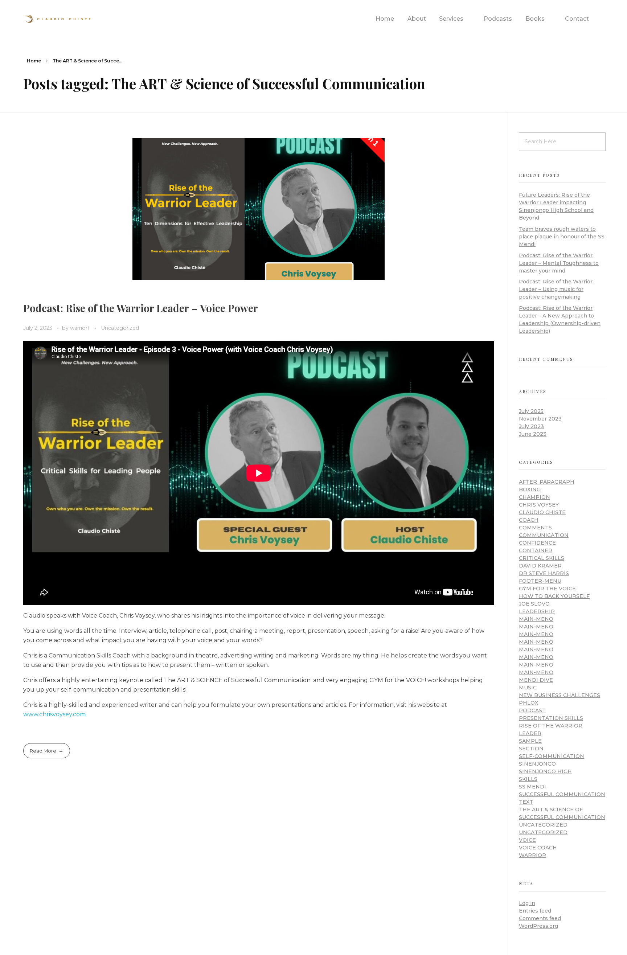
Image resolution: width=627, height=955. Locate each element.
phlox (528, 703)
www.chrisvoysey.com (54, 714)
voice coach (538, 847)
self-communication (551, 756)
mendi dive (536, 680)
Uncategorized (120, 328)
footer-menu (540, 581)
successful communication (562, 794)
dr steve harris (544, 573)
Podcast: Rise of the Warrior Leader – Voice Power (140, 308)
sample (530, 741)
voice (527, 840)
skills (528, 779)
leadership (537, 611)
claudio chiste (542, 512)
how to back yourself (554, 596)
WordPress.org (538, 926)
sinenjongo (537, 764)
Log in (527, 903)
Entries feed (535, 910)
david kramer (540, 565)
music (528, 687)
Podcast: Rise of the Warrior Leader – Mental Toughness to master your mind (559, 263)
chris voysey (539, 504)
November (540, 418)
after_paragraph (546, 482)
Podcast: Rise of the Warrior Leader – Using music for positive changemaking (556, 289)
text (526, 802)
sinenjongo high (545, 771)
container (535, 550)
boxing (530, 489)
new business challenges (559, 695)
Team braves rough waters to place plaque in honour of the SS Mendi (562, 236)
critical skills (541, 558)
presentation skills (551, 718)
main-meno (536, 619)
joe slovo (534, 604)
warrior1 (80, 328)
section (531, 748)
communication (544, 535)
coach (528, 520)
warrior (532, 855)
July (531, 411)
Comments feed (540, 918)
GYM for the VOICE (547, 588)
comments (535, 527)
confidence (537, 543)
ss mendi (532, 786)
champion (534, 497)
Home (34, 60)
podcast (532, 710)
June (532, 434)
